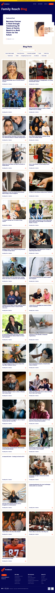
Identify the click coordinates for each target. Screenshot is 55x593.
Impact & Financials (44, 579)
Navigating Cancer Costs (26, 55)
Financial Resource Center (19, 576)
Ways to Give (30, 576)
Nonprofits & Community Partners (33, 580)
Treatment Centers (31, 581)
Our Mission (36, 55)
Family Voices (10, 55)
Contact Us (3, 578)
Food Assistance (17, 577)
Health (17, 55)
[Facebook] (4, 588)
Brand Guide (11, 588)
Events (40, 53)
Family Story (46, 53)
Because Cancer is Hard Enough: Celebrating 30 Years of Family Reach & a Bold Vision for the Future (13, 28)
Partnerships (44, 55)
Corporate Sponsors (31, 579)
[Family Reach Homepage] (5, 4)
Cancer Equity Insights (9, 53)
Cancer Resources (20, 53)
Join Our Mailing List (5, 577)
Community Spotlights (31, 53)
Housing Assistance (18, 579)
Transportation (17, 581)
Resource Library (17, 583)
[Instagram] (8, 588)
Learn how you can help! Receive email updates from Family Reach (27, 0)
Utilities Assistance (17, 580)
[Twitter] (6, 588)
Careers (42, 583)
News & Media (43, 580)
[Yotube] (2, 588)
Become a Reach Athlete (31, 577)
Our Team (42, 577)
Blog (42, 581)
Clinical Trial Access (31, 583)
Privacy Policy (15, 588)
